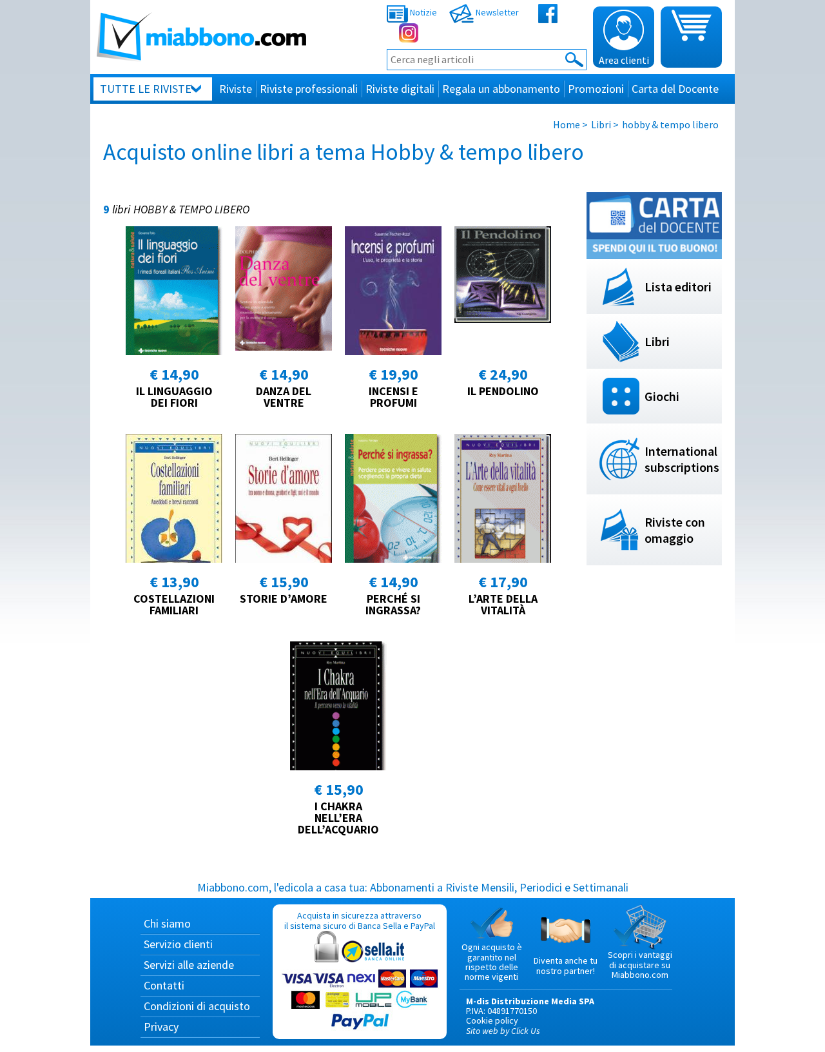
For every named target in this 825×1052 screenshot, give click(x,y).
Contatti (164, 985)
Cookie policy (492, 1020)
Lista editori (678, 286)
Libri (601, 124)
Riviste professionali (309, 88)
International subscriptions (682, 459)
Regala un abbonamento (501, 88)
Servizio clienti (178, 944)
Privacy (161, 1026)
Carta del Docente (675, 88)
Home (566, 124)
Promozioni (596, 88)
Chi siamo (167, 923)
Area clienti (624, 60)
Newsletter (496, 12)
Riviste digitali (399, 88)
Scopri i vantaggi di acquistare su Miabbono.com (640, 964)
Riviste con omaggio (675, 530)
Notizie (422, 12)
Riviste (235, 88)
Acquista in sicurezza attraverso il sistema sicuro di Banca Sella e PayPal (359, 920)
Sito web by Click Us (503, 1031)
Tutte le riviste (145, 88)
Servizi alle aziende (189, 964)
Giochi (662, 396)
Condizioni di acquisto (197, 1005)
